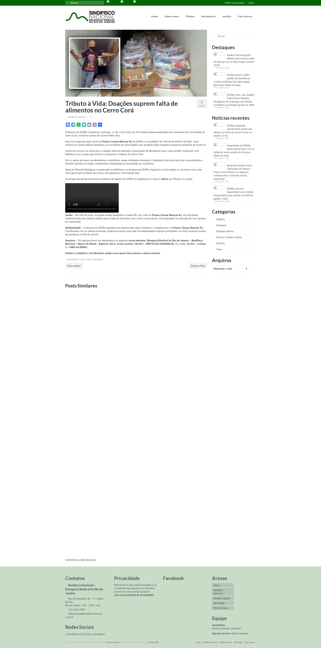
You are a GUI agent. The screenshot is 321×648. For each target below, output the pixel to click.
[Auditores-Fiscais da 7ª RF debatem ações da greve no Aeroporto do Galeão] (184, 400)
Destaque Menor (225, 231)
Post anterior (74, 265)
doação (82, 259)
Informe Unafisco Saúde (229, 237)
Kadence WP (153, 642)
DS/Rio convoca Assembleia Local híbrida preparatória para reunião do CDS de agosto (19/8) (234, 193)
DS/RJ (88, 259)
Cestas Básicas (72, 259)
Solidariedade (97, 259)
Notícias (82, 116)
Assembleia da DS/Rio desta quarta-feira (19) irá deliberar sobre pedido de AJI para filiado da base (234, 150)
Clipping (220, 219)
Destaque (221, 225)
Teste (219, 249)
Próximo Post (198, 265)
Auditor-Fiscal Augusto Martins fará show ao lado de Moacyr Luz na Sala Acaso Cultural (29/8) (234, 60)
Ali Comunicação (112, 642)
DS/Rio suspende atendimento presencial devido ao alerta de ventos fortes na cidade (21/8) (233, 130)
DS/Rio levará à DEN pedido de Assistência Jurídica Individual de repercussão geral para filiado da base (232, 80)
